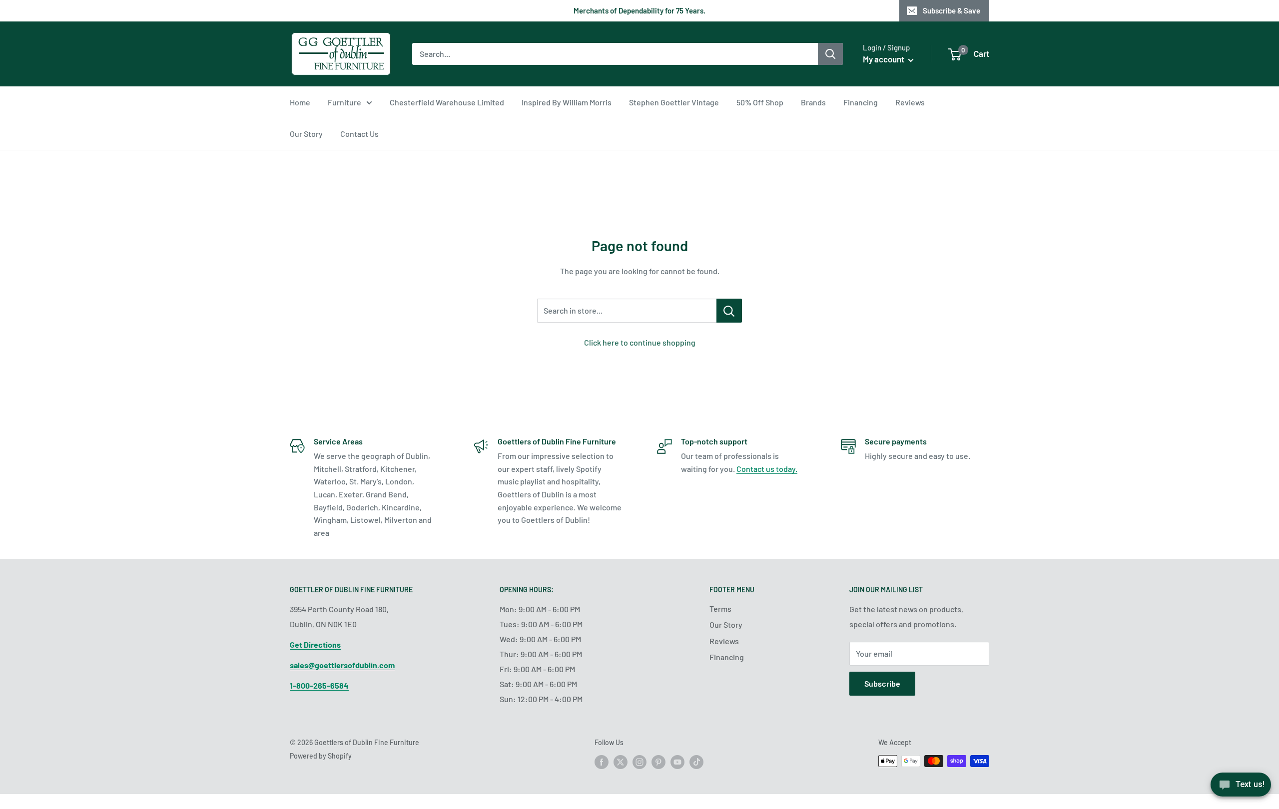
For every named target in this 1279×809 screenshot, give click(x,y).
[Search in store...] (729, 311)
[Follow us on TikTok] (696, 762)
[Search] (830, 54)
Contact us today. (766, 468)
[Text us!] (1241, 788)
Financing (860, 102)
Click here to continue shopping (639, 342)
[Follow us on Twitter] (621, 762)
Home (300, 102)
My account (884, 59)
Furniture (344, 102)
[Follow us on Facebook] (602, 762)
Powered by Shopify (321, 756)
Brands (813, 102)
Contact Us (359, 133)
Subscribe (882, 683)
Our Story (306, 133)
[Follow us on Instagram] (639, 762)
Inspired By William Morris (567, 102)
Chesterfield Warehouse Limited (447, 102)
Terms (720, 608)
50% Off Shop (759, 102)
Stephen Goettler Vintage (674, 102)
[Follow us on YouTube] (677, 762)
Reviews (910, 102)
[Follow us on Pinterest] (658, 762)
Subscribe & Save (951, 10)
